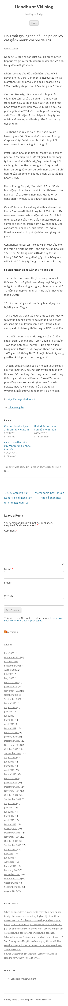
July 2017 (8, 807)
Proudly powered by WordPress (35, 999)
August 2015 (10, 891)
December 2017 (12, 786)
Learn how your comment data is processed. (33, 619)
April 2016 (9, 861)
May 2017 (9, 815)
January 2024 (10, 686)
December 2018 (12, 740)
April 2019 (9, 724)
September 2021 (12, 699)
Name (8, 569)
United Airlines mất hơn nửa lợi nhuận (45, 427)
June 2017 (9, 811)
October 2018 (11, 749)
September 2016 (12, 845)
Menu (34, 23)
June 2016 (9, 857)
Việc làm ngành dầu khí (21, 399)
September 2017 (12, 799)
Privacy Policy (10, 999)
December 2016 (12, 832)
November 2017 (12, 790)
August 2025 (10, 669)
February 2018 (11, 778)
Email (8, 582)
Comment (11, 530)
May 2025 (9, 678)
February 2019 (11, 732)
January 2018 (10, 782)
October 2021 (11, 694)
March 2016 (10, 866)
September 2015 (12, 886)
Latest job (12, 632)
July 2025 (8, 674)
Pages (33, 466)
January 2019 (10, 736)
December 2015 (12, 874)
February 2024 (11, 682)
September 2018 (12, 753)
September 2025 (12, 665)
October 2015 (11, 882)
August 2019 (10, 707)
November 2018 (12, 744)
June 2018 (9, 761)
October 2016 (11, 841)
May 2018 (9, 765)
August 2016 (10, 849)
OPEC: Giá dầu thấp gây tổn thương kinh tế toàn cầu (17, 446)
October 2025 (11, 661)
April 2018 (9, 770)
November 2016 (12, 836)
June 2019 (9, 715)
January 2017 (10, 828)
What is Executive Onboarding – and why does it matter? (33, 937)
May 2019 (9, 719)
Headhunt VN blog (34, 7)
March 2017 (10, 824)
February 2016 (11, 870)
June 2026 (9, 653)
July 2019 (8, 711)
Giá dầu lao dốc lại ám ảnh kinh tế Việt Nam (17, 427)
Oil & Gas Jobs (16, 407)
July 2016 (8, 853)
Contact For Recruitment (23, 978)
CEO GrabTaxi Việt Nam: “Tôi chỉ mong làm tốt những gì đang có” (18, 497)
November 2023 (12, 690)
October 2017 (11, 795)
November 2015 (12, 878)
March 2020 (10, 703)
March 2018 (10, 774)
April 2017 (9, 820)
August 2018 (10, 757)
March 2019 (10, 728)
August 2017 (10, 803)
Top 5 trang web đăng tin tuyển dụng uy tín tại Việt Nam (33, 941)
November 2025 (12, 657)
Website (9, 596)
